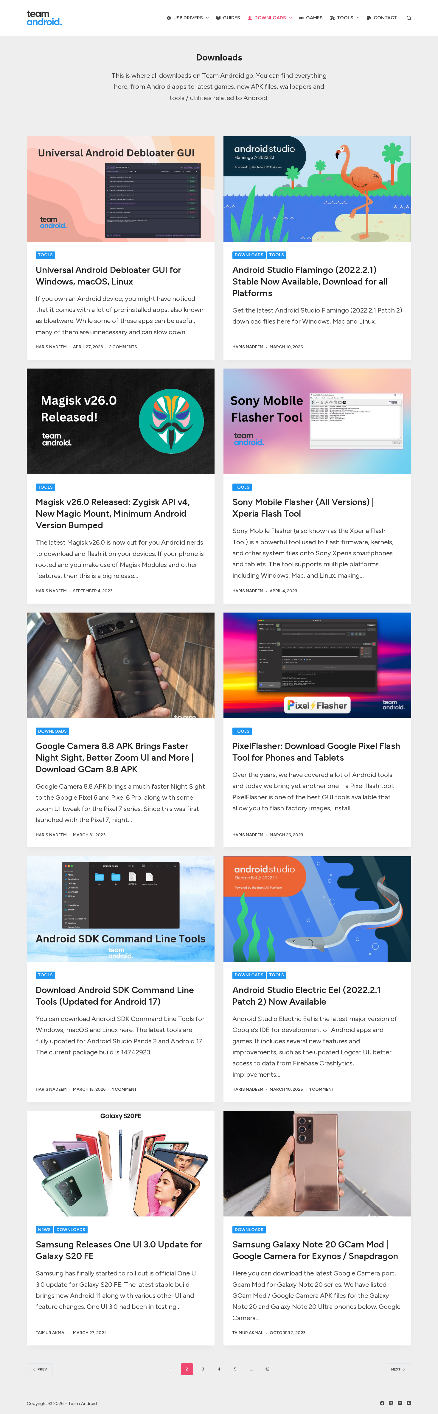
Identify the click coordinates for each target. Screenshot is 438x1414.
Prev (42, 1369)
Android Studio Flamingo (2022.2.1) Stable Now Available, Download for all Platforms (310, 281)
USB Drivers (188, 18)
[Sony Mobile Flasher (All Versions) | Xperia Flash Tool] (317, 421)
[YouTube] (409, 1403)
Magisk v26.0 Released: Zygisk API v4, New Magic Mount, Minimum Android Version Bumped (113, 513)
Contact (385, 18)
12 (267, 1369)
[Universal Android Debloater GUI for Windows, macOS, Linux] (121, 189)
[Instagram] (400, 1403)
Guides (231, 18)
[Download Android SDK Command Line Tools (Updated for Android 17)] (121, 909)
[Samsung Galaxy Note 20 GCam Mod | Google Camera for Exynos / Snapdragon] (317, 1163)
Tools (345, 18)
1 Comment (124, 1089)
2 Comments (123, 346)
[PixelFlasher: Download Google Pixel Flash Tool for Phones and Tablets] (317, 665)
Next (395, 1369)
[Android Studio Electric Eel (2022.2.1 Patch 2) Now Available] (317, 909)
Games (314, 18)
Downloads (270, 18)
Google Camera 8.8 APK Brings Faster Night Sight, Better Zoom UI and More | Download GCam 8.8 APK (115, 757)
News (44, 1229)
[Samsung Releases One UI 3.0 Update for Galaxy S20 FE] (121, 1163)
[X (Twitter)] (391, 1403)
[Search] (409, 18)
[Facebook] (382, 1403)
